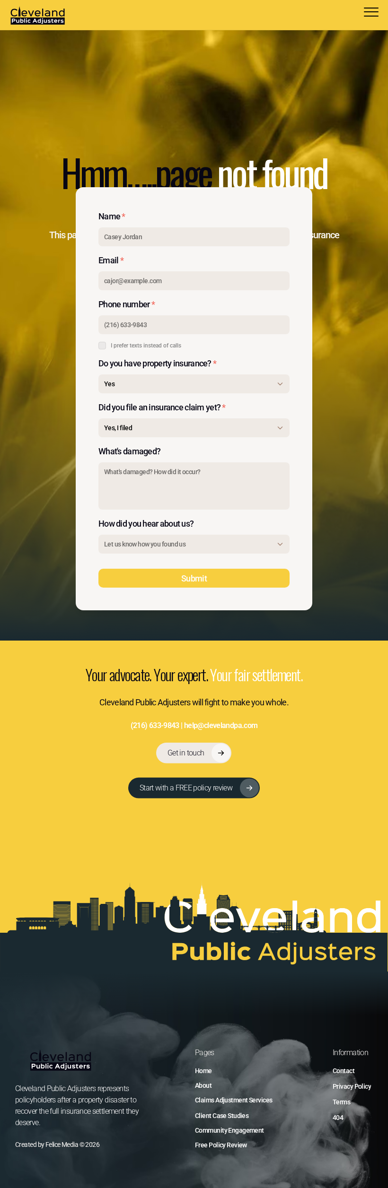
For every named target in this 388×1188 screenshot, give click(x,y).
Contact (343, 1071)
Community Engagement (229, 1130)
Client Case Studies (221, 1115)
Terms (341, 1102)
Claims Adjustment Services (233, 1100)
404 (338, 1117)
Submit (194, 578)
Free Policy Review (221, 1145)
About (203, 1085)
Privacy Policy (352, 1086)
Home (203, 1071)
